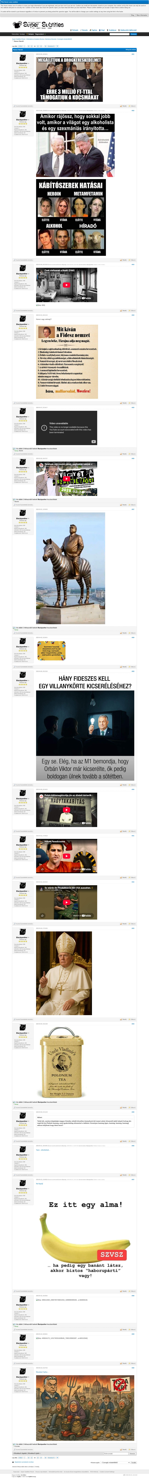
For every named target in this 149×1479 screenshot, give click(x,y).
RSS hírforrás (94, 1472)
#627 (133, 509)
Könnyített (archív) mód (55, 1472)
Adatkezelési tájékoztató (128, 30)
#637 (133, 1179)
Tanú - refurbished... (43, 1150)
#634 (133, 1024)
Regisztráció (39, 34)
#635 (133, 1112)
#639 (133, 1334)
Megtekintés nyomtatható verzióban (24, 1462)
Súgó (103, 30)
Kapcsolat (16, 1472)
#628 (133, 637)
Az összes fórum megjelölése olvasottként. (76, 1472)
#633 (133, 928)
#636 (133, 1145)
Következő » (51, 46)
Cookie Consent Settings (107, 1472)
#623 (133, 264)
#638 (133, 1295)
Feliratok (75, 30)
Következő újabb (33, 1453)
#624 (133, 315)
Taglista (94, 30)
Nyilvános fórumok (50, 39)
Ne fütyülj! (39, 1184)
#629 (133, 671)
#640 (133, 1367)
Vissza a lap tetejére (41, 1472)
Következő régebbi (20, 1453)
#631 (133, 835)
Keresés (85, 30)
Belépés (31, 34)
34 (41, 46)
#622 (133, 110)
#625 (133, 407)
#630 (133, 789)
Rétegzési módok (131, 49)
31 (31, 46)
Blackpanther (90, 110)
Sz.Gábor (23, 1475)
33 (38, 46)
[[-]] (14, 448)
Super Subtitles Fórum (27, 1472)
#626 (133, 458)
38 (45, 46)
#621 (133, 54)
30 (28, 46)
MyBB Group (32, 1476)
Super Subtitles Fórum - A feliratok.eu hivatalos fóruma (28, 39)
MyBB (19, 1476)
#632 (133, 882)
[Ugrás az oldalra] (57, 46)
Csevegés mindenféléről (64, 39)
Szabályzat (112, 30)
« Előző (20, 46)
